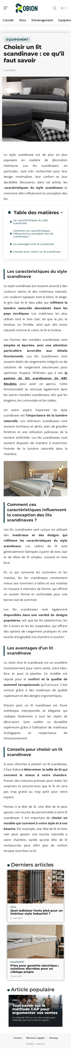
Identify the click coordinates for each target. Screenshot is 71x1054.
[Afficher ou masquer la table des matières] (61, 212)
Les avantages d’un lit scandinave (33, 244)
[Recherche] (54, 8)
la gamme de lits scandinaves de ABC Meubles (35, 378)
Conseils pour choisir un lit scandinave (36, 251)
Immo (15, 1000)
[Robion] (26, 8)
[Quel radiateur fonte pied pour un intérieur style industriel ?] (35, 886)
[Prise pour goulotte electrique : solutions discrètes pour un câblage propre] (35, 941)
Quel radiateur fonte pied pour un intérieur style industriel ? (36, 912)
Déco (13, 907)
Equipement (17, 39)
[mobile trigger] (7, 8)
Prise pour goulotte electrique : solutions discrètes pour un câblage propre (34, 969)
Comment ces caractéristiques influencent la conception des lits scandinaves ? (33, 233)
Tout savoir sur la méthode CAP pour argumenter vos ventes (35, 1009)
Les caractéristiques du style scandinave (30, 222)
